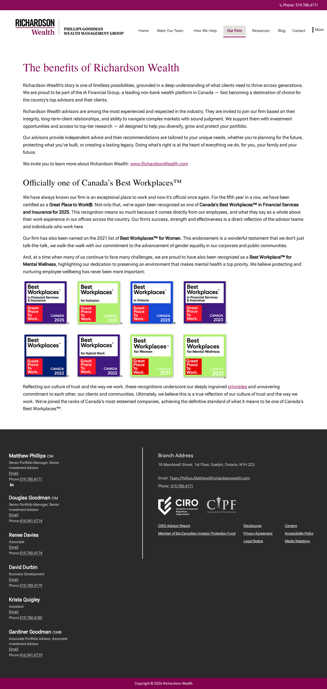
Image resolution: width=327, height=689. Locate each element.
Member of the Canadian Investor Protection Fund (197, 533)
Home (143, 30)
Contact (299, 30)
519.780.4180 (31, 617)
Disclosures (252, 526)
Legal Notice (253, 541)
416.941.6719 (31, 655)
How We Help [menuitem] (205, 30)
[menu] (318, 30)
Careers (291, 526)
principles (237, 386)
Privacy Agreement (257, 533)
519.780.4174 (31, 553)
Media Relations (297, 541)
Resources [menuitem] (261, 30)
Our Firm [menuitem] (234, 30)
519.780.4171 (307, 5)
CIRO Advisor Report (174, 526)
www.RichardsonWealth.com (159, 163)
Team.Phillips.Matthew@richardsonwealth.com (210, 478)
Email (13, 473)
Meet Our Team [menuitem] (170, 30)
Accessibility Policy (299, 533)
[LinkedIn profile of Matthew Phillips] (13, 485)
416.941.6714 (31, 521)
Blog (282, 30)
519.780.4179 (31, 585)
